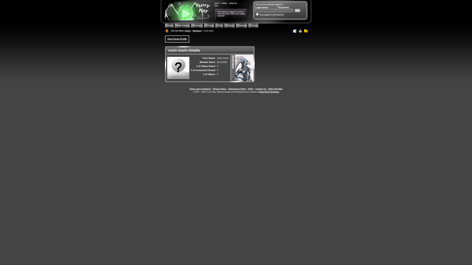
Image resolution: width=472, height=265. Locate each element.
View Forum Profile (177, 39)
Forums (209, 25)
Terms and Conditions (200, 89)
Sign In (217, 3)
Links (219, 25)
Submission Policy (237, 89)
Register (224, 3)
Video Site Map (275, 89)
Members (197, 25)
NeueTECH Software (269, 92)
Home (169, 25)
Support (230, 25)
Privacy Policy (219, 89)
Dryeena (241, 25)
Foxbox (253, 25)
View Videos (182, 25)
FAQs (216, 5)
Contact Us (233, 3)
